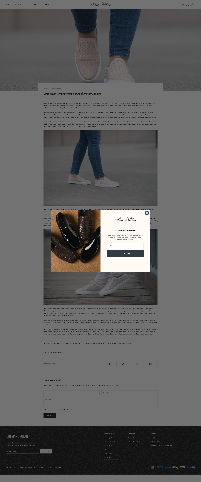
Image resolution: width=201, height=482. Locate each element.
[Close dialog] (147, 213)
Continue (125, 254)
